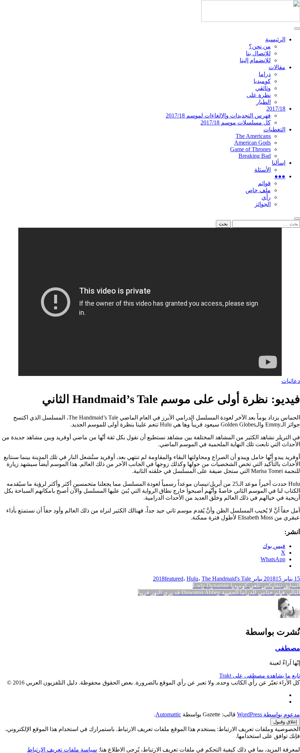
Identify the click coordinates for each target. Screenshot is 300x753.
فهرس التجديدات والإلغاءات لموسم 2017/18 (218, 115)
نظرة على (259, 95)
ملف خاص (258, 190)
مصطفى (287, 648)
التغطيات (274, 129)
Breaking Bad (255, 156)
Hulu (192, 578)
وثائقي (263, 88)
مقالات (277, 67)
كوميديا (262, 81)
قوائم (264, 183)
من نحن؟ (260, 46)
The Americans (253, 136)
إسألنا (278, 163)
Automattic (168, 714)
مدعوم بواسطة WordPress (268, 714)
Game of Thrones (250, 149)
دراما (265, 74)
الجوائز (263, 204)
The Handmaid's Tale (226, 578)
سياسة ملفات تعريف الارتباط (62, 749)
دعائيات (290, 381)
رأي (266, 197)
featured (174, 578)
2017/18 (275, 108)
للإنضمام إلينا (255, 60)
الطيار (263, 102)
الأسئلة (262, 170)
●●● (279, 176)
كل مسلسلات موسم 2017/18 (235, 122)
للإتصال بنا (258, 53)
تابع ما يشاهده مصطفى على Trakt (259, 675)
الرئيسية (275, 39)
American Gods (252, 142)
